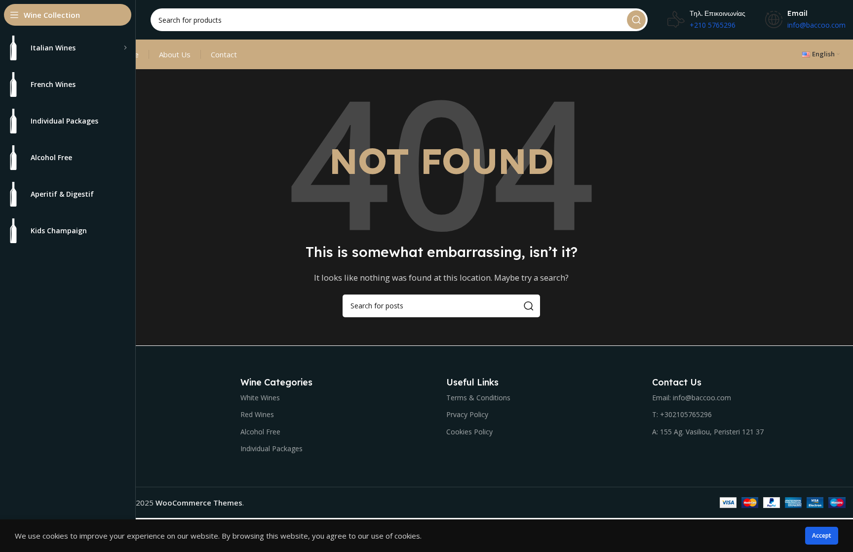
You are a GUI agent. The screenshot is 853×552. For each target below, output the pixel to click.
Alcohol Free (260, 431)
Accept (821, 535)
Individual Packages (271, 448)
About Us (175, 54)
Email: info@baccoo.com (691, 397)
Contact (224, 54)
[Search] (636, 19)
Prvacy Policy (467, 414)
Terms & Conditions (478, 397)
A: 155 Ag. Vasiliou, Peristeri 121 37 (708, 431)
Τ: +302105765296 (682, 414)
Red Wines (257, 414)
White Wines (260, 397)
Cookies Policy (469, 431)
